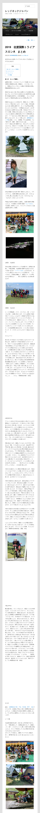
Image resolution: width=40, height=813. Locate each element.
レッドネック (25, 55)
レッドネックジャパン (16, 10)
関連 (10, 75)
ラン (25, 30)
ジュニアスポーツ (25, 34)
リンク (17, 34)
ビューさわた (29, 204)
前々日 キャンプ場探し (12, 69)
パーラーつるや (19, 270)
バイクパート (10, 71)
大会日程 (31, 30)
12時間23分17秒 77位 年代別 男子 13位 (21, 707)
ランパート (9, 73)
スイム (7, 30)
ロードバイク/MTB (16, 30)
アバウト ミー (9, 34)
